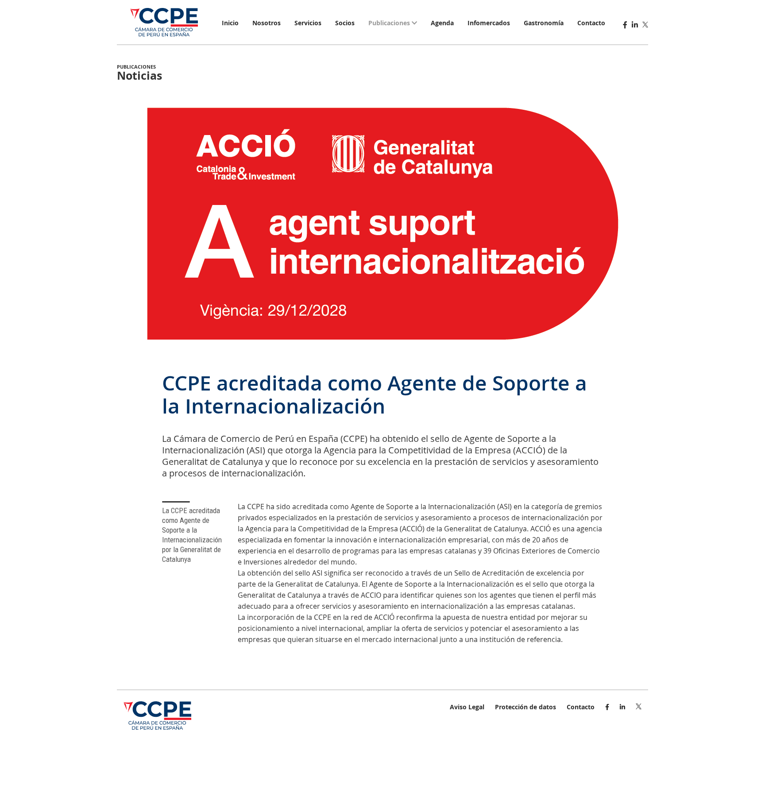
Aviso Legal (467, 707)
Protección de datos (525, 707)
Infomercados (489, 23)
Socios (345, 23)
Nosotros (266, 23)
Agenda (442, 23)
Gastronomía (544, 23)
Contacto (591, 23)
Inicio (230, 23)
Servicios (307, 23)
